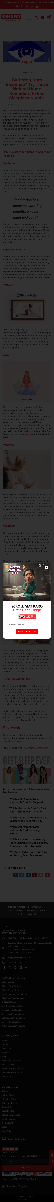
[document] (27, 601)
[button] (46, 567)
